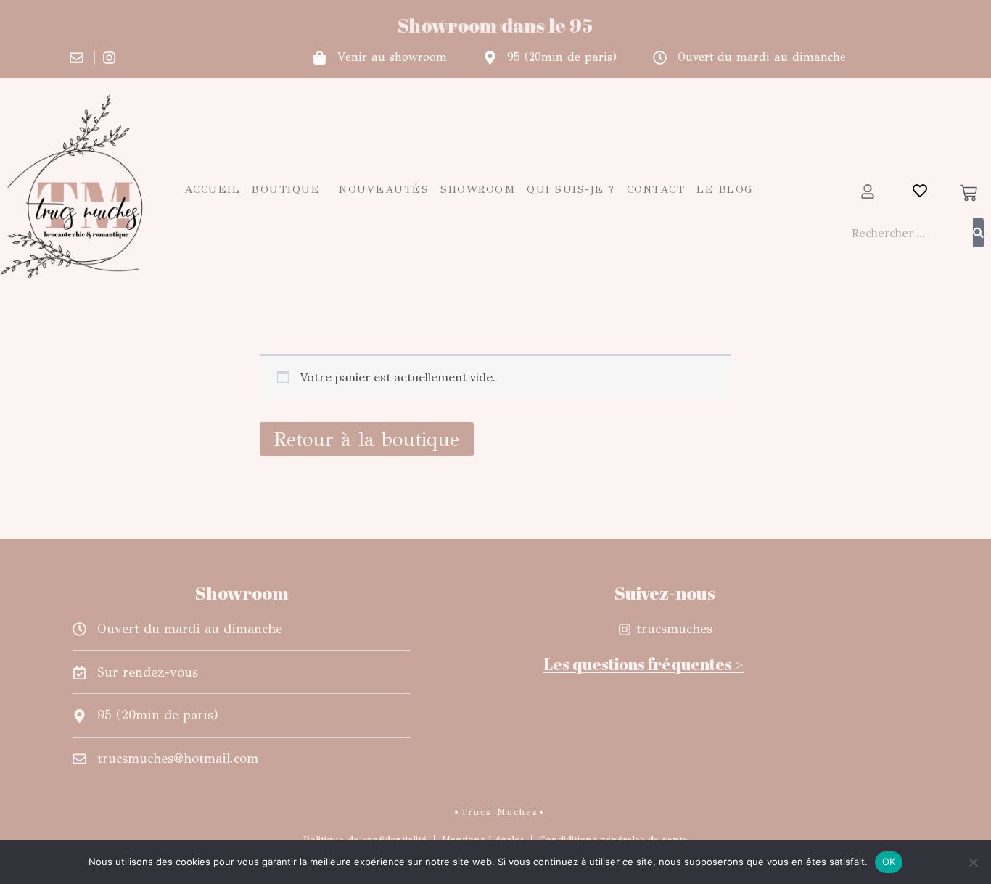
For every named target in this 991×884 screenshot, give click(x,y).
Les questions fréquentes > (643, 663)
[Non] (973, 862)
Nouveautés (384, 189)
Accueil (212, 189)
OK (889, 861)
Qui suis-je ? (571, 189)
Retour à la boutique (366, 439)
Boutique (286, 189)
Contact (656, 189)
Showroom (477, 189)
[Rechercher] (978, 232)
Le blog (724, 189)
